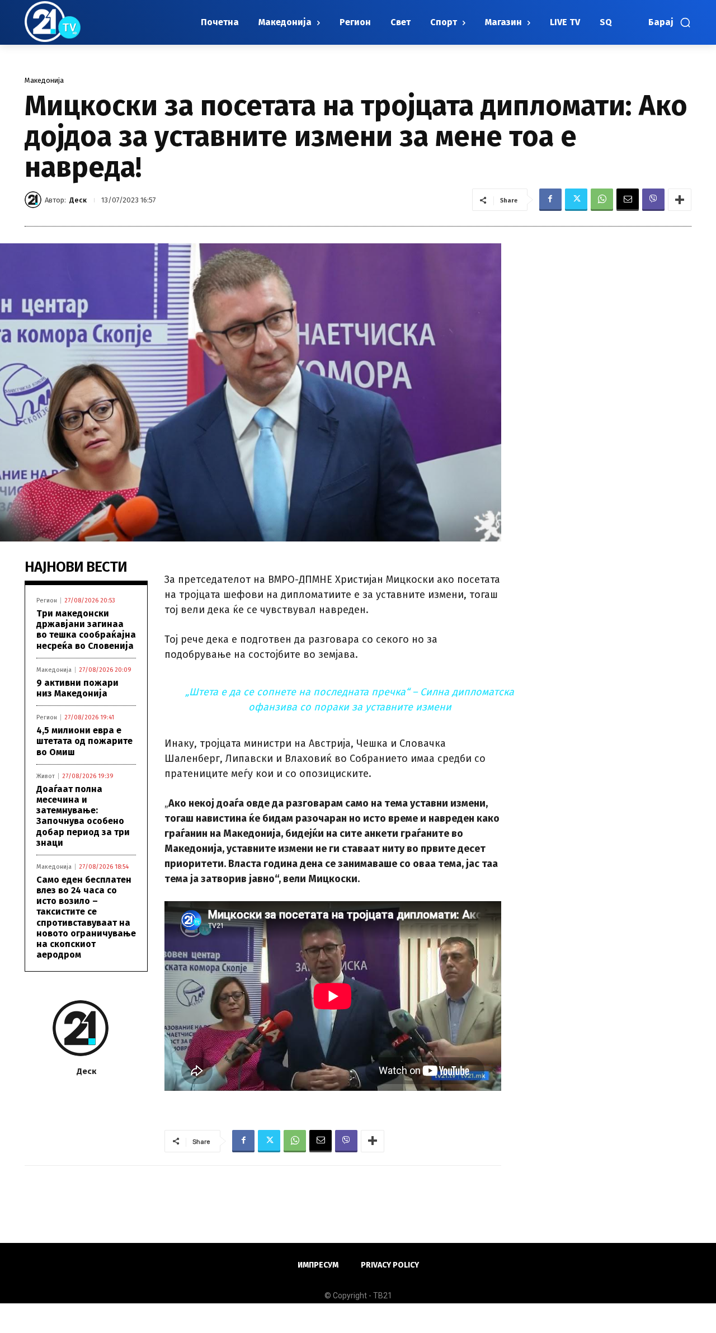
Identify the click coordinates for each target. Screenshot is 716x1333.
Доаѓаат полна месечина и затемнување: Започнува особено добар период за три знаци (83, 816)
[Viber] (653, 200)
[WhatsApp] (602, 200)
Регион (46, 600)
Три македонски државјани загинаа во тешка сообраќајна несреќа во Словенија (86, 629)
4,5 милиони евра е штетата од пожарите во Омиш (84, 741)
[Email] (627, 200)
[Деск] (35, 199)
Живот (45, 776)
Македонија (44, 80)
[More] (679, 200)
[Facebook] (550, 200)
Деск (78, 200)
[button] (669, 22)
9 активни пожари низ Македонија (77, 688)
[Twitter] (576, 200)
